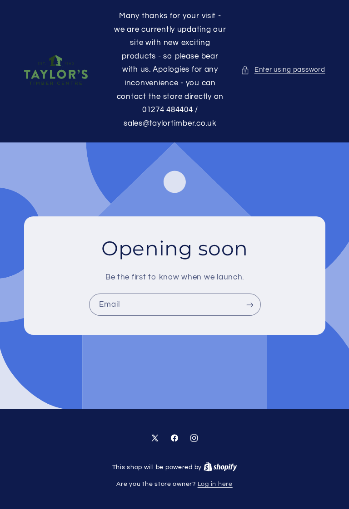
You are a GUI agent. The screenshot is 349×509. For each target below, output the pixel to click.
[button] (283, 70)
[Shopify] (220, 467)
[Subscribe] (249, 305)
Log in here (215, 484)
